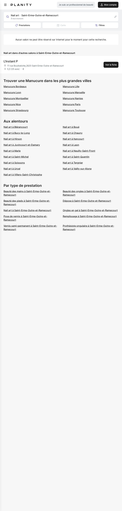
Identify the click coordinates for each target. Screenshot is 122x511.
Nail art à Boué (71, 126)
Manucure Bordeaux (15, 86)
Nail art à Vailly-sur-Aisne (77, 168)
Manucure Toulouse (74, 110)
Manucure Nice (12, 104)
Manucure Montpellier (16, 98)
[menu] (5, 5)
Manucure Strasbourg (16, 110)
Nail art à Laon (71, 144)
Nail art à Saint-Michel (16, 156)
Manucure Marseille (74, 92)
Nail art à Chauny (72, 132)
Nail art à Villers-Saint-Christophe (23, 174)
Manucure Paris (71, 104)
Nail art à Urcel (12, 168)
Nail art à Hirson (13, 138)
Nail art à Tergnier (73, 162)
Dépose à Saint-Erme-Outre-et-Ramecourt (87, 200)
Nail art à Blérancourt (16, 126)
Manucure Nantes (73, 98)
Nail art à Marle (12, 150)
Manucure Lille (71, 86)
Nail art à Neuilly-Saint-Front (79, 150)
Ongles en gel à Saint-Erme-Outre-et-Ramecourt (90, 210)
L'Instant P (11, 61)
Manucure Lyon (12, 92)
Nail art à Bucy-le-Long (17, 132)
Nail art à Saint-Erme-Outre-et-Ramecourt (27, 210)
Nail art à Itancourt (73, 138)
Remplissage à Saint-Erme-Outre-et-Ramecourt (90, 216)
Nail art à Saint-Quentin (76, 156)
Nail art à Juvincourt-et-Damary (22, 144)
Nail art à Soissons (14, 162)
